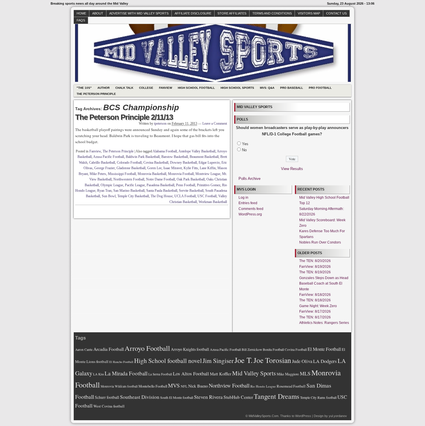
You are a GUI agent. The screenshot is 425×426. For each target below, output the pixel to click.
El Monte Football (324, 349)
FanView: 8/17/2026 (315, 311)
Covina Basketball (155, 163)
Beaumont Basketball (204, 157)
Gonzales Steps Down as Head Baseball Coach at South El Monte (323, 283)
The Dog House (162, 196)
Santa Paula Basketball (161, 191)
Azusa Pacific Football (108, 157)
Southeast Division (139, 396)
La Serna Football (160, 374)
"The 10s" (84, 87)
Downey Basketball (183, 163)
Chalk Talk (124, 87)
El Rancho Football (121, 362)
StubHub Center (238, 397)
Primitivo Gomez (208, 185)
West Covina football (109, 406)
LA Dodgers (325, 361)
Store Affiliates (231, 13)
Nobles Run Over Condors (320, 242)
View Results (292, 169)
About (97, 13)
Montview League (207, 174)
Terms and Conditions (272, 13)
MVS (174, 385)
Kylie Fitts (191, 168)
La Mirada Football (126, 373)
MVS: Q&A (267, 87)
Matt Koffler (220, 374)
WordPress (303, 416)
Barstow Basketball (174, 157)
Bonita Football (273, 349)
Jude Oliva (302, 361)
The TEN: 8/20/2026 (315, 261)
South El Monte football (176, 397)
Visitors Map (309, 13)
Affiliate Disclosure (193, 13)
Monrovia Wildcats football (119, 386)
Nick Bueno (198, 386)
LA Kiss (98, 374)
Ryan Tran (104, 191)
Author (103, 87)
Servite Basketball (191, 191)
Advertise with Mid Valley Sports (139, 13)
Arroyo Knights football (190, 349)
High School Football (196, 87)
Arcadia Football (108, 349)
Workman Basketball (213, 202)
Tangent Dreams (276, 396)
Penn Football (185, 185)
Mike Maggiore (288, 374)
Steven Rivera (208, 396)
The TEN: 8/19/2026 (315, 272)
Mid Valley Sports (254, 373)
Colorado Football (129, 163)
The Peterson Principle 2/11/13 (124, 117)
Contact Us (336, 13)
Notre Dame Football (160, 179)
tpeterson (160, 123)
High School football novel (168, 360)
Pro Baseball (291, 87)
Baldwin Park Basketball (143, 157)
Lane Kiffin (208, 168)
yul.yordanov (338, 416)
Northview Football (229, 385)
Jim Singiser (218, 360)
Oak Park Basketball (191, 179)
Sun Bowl (109, 196)
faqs (81, 20)
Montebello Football (152, 386)
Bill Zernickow (252, 349)
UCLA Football (185, 196)
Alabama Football (165, 151)
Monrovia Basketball (152, 174)
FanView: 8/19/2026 (315, 267)
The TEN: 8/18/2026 (315, 300)
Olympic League (112, 185)
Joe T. (243, 360)
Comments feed (251, 209)
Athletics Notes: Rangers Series (324, 323)
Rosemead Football (291, 386)
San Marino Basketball (129, 191)
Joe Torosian (272, 360)
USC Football (207, 196)
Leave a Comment (214, 123)
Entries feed (248, 203)
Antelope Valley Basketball (196, 151)
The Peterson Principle (96, 93)
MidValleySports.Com (263, 416)
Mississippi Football (122, 174)
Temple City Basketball (133, 196)
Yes (245, 144)
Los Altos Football (191, 373)
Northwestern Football (128, 179)
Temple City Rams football (318, 397)
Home (81, 13)
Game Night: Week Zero (318, 306)
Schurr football (107, 397)
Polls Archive (249, 178)
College (146, 87)
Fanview (165, 87)
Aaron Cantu (84, 349)
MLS (305, 373)
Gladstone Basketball (131, 168)
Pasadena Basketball (160, 185)
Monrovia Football (181, 174)
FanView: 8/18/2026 (315, 295)
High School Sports (237, 87)
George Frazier (104, 168)
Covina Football (296, 349)
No (244, 150)
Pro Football (320, 87)
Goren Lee (154, 168)
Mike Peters (98, 174)
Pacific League (135, 185)
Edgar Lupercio (209, 163)
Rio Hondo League (263, 386)
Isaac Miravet (172, 168)
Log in (243, 198)
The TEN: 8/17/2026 (315, 317)
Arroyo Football (147, 348)
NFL (184, 386)
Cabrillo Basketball (102, 163)
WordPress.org (250, 214)
